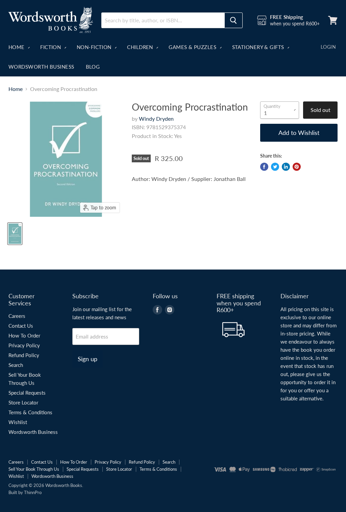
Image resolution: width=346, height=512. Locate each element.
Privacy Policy (24, 345)
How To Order (24, 335)
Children (140, 47)
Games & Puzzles (193, 47)
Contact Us (20, 326)
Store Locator (23, 402)
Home (17, 47)
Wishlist (17, 422)
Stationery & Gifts (259, 47)
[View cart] (333, 20)
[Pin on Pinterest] (297, 167)
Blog (93, 67)
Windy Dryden (156, 118)
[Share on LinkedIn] (286, 167)
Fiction (51, 47)
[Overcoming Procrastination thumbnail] (15, 234)
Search (15, 365)
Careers (16, 316)
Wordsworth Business (41, 67)
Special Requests (27, 393)
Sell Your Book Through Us (33, 469)
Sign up (87, 359)
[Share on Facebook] (264, 167)
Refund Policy (23, 355)
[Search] (233, 20)
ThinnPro (33, 492)
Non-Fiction (95, 47)
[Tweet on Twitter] (275, 167)
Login (328, 47)
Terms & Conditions (30, 412)
